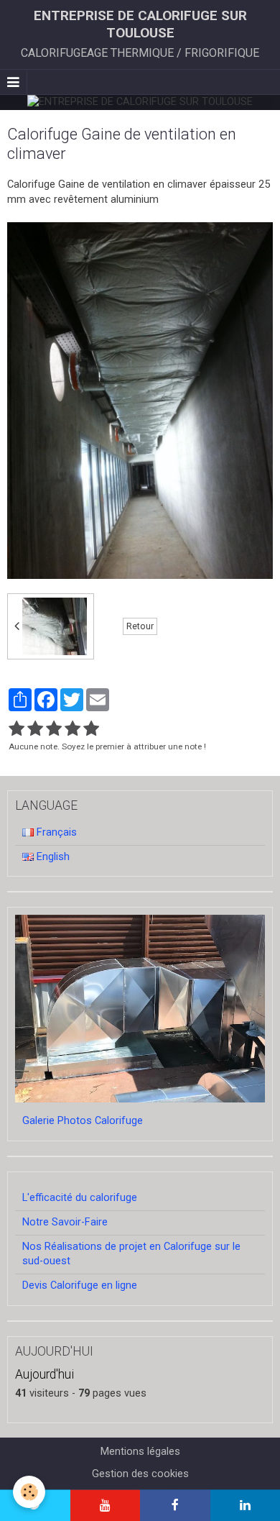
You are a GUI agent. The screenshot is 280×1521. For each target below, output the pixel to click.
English (52, 857)
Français (55, 832)
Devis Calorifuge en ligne (79, 1285)
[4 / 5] (72, 729)
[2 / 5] (35, 729)
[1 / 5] (16, 729)
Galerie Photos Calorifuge (82, 1121)
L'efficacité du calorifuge (79, 1198)
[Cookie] (29, 1492)
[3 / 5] (54, 729)
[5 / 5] (91, 729)
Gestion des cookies (140, 1474)
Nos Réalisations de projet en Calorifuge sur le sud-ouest (131, 1254)
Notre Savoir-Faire (65, 1222)
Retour (140, 626)
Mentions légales (140, 1451)
